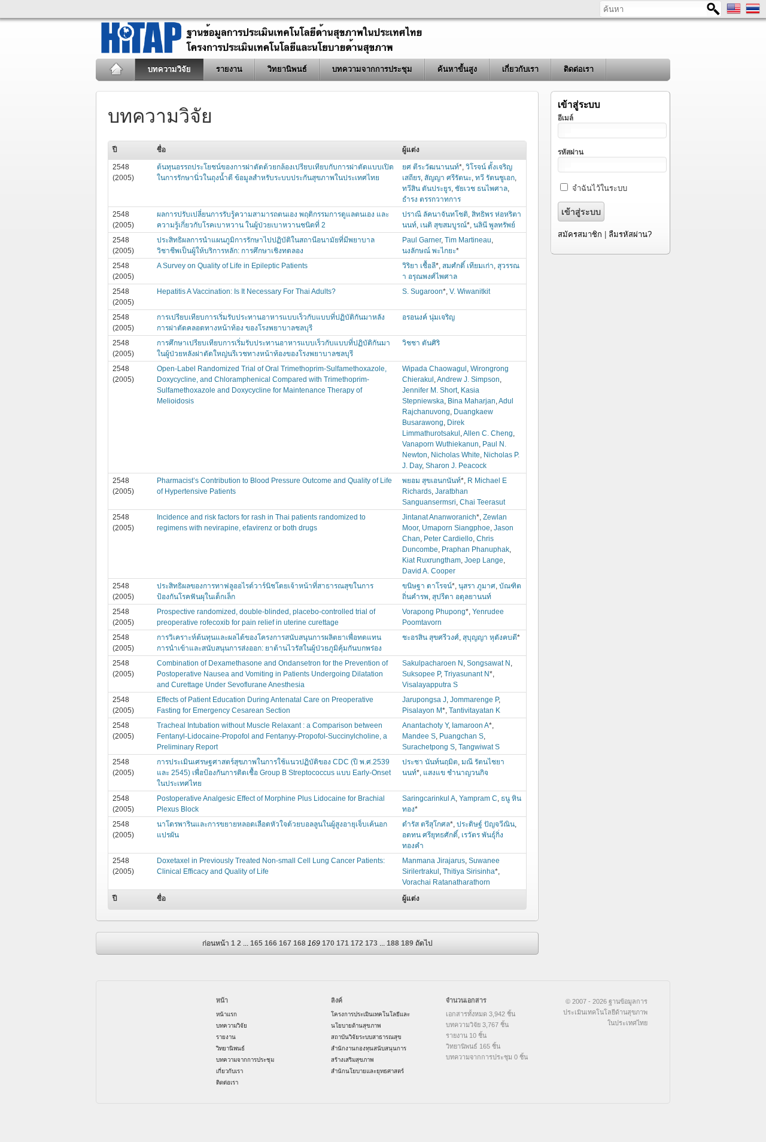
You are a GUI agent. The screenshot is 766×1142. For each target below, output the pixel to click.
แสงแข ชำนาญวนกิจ (455, 773)
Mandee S (419, 736)
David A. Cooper (428, 571)
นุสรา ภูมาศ (477, 586)
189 (407, 943)
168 (299, 943)
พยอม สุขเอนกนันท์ (431, 480)
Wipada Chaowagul (434, 369)
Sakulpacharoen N (432, 663)
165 (256, 943)
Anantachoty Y (425, 725)
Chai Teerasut (482, 502)
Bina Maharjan (472, 401)
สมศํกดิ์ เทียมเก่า (468, 266)
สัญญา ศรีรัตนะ (448, 178)
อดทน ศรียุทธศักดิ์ (430, 835)
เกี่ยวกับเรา (520, 69)
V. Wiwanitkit (469, 291)
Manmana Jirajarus (433, 861)
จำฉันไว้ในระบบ (599, 188)
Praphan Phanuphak (475, 549)
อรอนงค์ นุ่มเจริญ (428, 317)
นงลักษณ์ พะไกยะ (429, 251)
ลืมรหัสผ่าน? (630, 234)
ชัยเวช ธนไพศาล (481, 188)
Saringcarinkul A (428, 798)
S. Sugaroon (422, 291)
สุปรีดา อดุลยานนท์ (461, 597)
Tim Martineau (468, 240)
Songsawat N (488, 663)
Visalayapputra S (430, 685)
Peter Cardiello (448, 538)
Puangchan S (461, 736)
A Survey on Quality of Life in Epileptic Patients (232, 266)
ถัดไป (424, 943)
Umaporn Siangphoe (456, 528)
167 (285, 943)
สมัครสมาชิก (580, 234)
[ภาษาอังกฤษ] (734, 13)
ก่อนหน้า (215, 943)
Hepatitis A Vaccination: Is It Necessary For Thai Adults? (246, 291)
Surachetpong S (428, 747)
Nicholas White (455, 455)
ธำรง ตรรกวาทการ (431, 199)
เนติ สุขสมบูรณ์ (443, 225)
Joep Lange (483, 560)
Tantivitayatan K (474, 710)
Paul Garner (421, 240)
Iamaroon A (470, 725)
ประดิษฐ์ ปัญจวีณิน (486, 824)
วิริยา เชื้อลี (419, 266)
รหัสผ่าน (570, 152)
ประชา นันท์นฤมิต (430, 762)
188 (393, 943)
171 (342, 943)
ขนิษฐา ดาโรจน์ (427, 586)
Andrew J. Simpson (468, 379)
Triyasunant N (467, 674)
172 (357, 943)
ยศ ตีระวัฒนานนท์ (430, 167)
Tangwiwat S (479, 747)
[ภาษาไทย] (753, 13)
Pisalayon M (422, 710)
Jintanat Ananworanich (439, 517)
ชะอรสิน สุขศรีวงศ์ (430, 637)
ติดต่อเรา (579, 69)
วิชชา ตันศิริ (421, 343)
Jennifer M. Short (429, 390)
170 (328, 943)
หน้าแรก (116, 69)
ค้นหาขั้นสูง (457, 69)
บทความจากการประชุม (372, 69)
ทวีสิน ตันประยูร (426, 188)
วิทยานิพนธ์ (287, 69)
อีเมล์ (565, 118)
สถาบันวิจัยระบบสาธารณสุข (366, 1037)
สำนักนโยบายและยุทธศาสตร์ (367, 1071)
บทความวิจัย (169, 69)
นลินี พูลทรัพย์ (494, 225)
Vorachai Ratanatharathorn (446, 882)
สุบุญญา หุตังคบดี (490, 637)
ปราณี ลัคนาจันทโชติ (435, 214)
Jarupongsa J (424, 699)
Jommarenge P (474, 699)
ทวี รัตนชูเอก (495, 178)
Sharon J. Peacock (456, 465)
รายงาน (229, 69)
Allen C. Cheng (488, 433)
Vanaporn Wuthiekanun (440, 444)
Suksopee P (421, 674)
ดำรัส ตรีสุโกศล (426, 824)
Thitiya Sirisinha (469, 871)
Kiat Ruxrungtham (431, 560)
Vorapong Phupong (434, 612)
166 (271, 943)
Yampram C (478, 798)
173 (371, 943)
